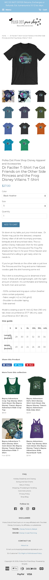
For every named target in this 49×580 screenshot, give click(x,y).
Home (4, 36)
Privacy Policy (24, 494)
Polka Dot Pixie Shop (27, 561)
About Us (24, 545)
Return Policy (24, 485)
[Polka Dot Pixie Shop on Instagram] (27, 509)
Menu (8, 10)
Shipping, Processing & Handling (24, 488)
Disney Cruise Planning (28, 533)
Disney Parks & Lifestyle (28, 529)
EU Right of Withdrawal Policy (30, 553)
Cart (44, 10)
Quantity (6, 211)
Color (4, 191)
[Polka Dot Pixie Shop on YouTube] (33, 509)
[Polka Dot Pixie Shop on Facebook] (15, 509)
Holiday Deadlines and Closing (24, 479)
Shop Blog (24, 497)
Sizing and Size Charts (24, 482)
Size (4, 201)
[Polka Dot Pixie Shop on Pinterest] (21, 509)
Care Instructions (24, 491)
